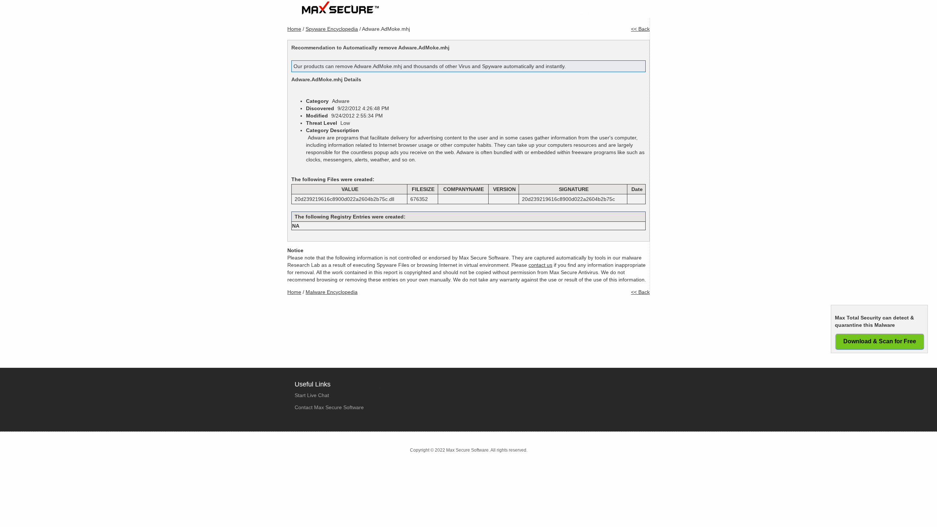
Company (575, 11)
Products (503, 11)
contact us (540, 265)
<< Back (640, 29)
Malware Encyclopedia (332, 292)
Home (473, 11)
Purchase (538, 11)
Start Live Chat (312, 395)
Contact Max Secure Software (329, 407)
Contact (634, 11)
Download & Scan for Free (879, 341)
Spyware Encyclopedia (332, 29)
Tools (606, 11)
